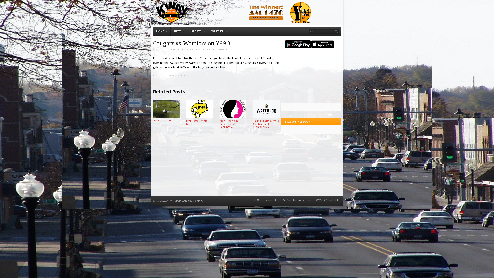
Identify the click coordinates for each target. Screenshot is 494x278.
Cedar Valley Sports (215, 49)
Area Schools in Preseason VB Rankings (229, 124)
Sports (196, 31)
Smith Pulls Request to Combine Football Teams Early (266, 124)
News (177, 31)
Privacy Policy (271, 200)
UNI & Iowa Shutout (165, 120)
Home (160, 31)
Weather (217, 31)
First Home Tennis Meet (196, 122)
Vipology (198, 201)
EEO (256, 200)
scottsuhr (171, 49)
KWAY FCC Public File (327, 200)
